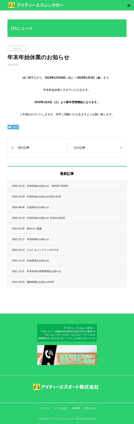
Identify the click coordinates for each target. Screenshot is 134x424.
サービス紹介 (60, 408)
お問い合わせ (90, 408)
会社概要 (75, 408)
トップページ (44, 408)
